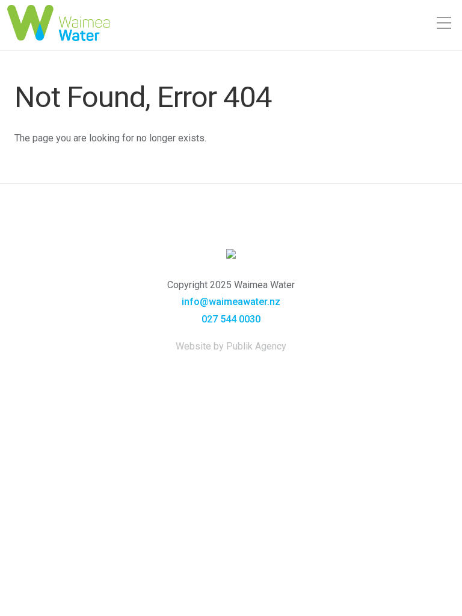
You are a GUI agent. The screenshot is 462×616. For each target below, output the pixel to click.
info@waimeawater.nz (231, 301)
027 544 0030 (231, 319)
